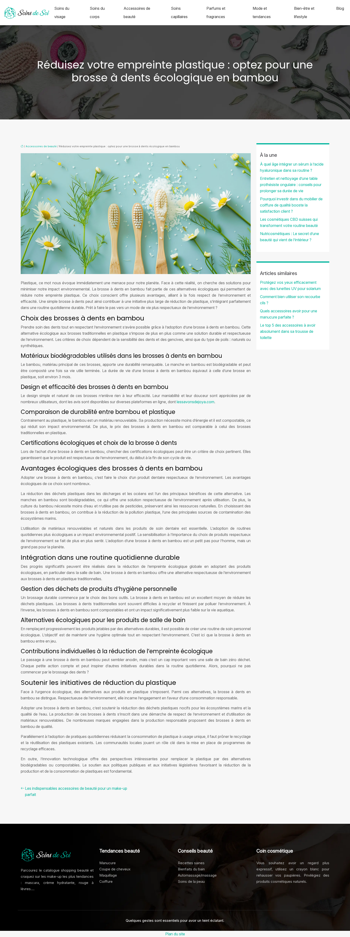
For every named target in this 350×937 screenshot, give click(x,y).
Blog (340, 8)
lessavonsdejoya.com (195, 401)
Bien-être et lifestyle (304, 12)
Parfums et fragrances (215, 12)
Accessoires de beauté (137, 12)
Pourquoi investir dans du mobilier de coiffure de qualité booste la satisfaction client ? (291, 205)
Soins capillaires (179, 12)
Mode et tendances (262, 12)
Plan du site (175, 934)
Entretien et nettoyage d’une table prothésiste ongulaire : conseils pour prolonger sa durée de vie (290, 184)
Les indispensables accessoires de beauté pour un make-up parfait (76, 791)
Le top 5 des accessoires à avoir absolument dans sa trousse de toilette (287, 331)
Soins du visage (61, 12)
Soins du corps (97, 12)
